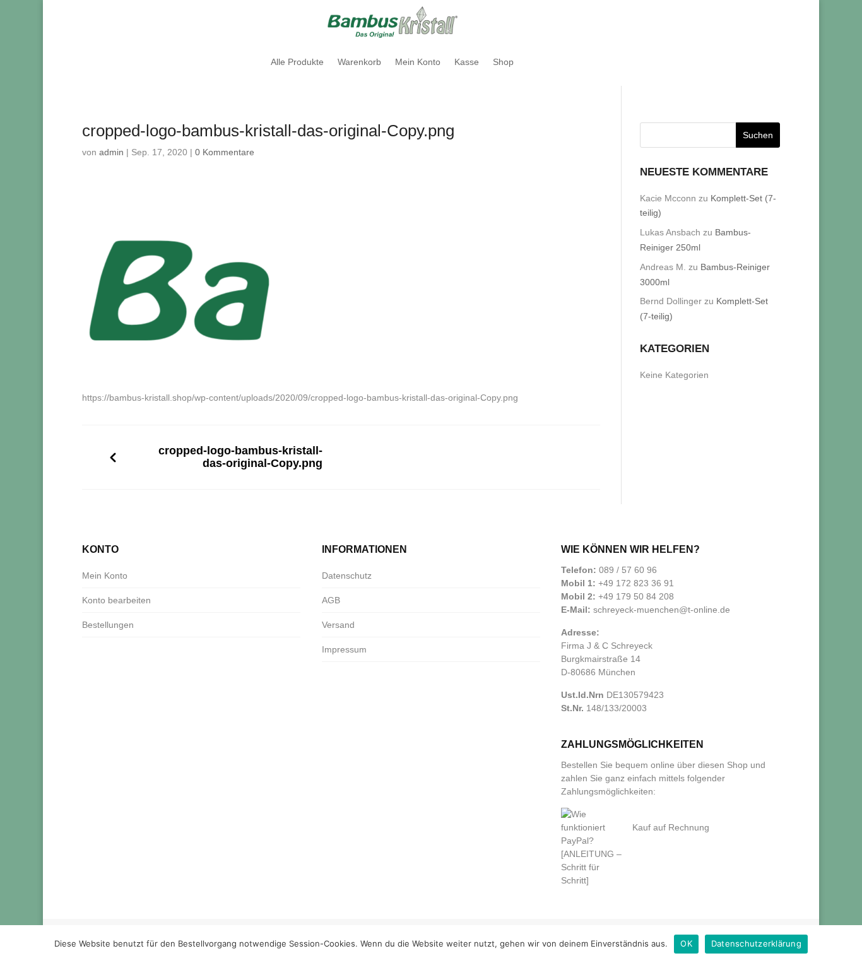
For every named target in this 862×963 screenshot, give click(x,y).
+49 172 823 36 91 (636, 583)
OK (686, 943)
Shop (503, 62)
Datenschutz (347, 575)
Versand (338, 625)
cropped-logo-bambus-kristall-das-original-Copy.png (240, 457)
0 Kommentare (224, 152)
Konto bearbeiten (116, 600)
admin (111, 152)
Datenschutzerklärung (756, 943)
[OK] (846, 944)
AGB (331, 600)
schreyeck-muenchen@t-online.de (661, 610)
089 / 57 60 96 (628, 570)
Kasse (466, 62)
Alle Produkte (297, 62)
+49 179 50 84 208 (636, 596)
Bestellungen (108, 625)
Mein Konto (417, 62)
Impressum (344, 649)
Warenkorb (359, 62)
